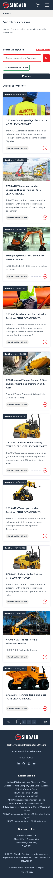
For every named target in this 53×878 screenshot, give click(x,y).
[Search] (46, 58)
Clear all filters (43, 49)
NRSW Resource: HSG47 (26, 796)
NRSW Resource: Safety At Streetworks (27, 821)
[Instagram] (29, 763)
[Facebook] (24, 763)
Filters (28, 76)
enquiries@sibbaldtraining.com (27, 751)
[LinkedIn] (19, 763)
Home (8, 13)
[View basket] (38, 5)
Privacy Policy (26, 872)
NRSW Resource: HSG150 (26, 792)
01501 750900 (26, 757)
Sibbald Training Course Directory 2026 (26, 782)
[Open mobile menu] (47, 5)
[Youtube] (34, 763)
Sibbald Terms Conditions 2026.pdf (26, 867)
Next (45, 721)
